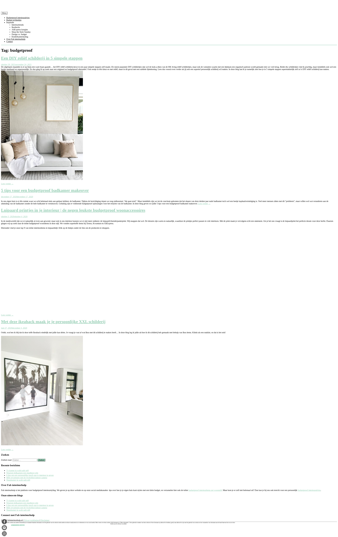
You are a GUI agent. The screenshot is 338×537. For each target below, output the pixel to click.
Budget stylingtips (13, 20)
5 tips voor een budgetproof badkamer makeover (45, 190)
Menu (4, 13)
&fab (169, 6)
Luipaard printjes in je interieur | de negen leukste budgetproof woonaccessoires (73, 210)
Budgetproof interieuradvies (18, 18)
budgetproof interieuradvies (309, 490)
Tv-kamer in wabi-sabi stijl (17, 470)
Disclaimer (44, 520)
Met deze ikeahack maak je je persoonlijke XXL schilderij (53, 321)
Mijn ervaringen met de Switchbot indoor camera (26, 478)
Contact (9, 41)
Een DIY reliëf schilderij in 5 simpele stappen (42, 58)
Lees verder (7, 184)
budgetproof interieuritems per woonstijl (205, 490)
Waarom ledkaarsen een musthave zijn (22, 473)
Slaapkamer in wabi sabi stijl (18, 480)
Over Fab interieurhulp (15, 39)
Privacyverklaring (31, 520)
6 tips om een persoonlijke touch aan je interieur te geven (30, 475)
